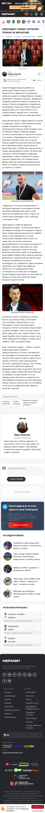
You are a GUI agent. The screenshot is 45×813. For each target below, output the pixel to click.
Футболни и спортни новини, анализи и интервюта (30, 402)
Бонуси (8, 692)
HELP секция (31, 718)
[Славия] (38, 22)
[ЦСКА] (3, 22)
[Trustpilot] (13, 764)
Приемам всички (37, 807)
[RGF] (22, 784)
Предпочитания (38, 811)
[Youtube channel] (9, 675)
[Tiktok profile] (35, 675)
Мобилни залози (12, 710)
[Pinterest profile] (20, 675)
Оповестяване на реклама (33, 726)
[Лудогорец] (13, 22)
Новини (9, 37)
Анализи (17, 37)
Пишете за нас (32, 703)
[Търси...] (31, 14)
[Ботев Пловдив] (18, 22)
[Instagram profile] (25, 675)
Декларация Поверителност (32, 707)
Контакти (30, 696)
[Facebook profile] (4, 675)
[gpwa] (24, 764)
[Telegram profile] (4, 681)
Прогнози (9, 706)
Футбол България (29, 37)
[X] (14, 675)
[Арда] (33, 22)
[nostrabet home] (11, 661)
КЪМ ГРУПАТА (20, 525)
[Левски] (8, 22)
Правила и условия (30, 713)
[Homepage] (3, 37)
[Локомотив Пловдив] (23, 22)
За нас (28, 699)
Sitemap (29, 722)
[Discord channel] (9, 681)
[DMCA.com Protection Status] (18, 770)
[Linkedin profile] (30, 675)
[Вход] (36, 14)
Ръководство (10, 717)
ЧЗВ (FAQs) (31, 692)
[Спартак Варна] (28, 22)
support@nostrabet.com (12, 752)
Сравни (8, 703)
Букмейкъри (10, 696)
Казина (8, 699)
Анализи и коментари (6, 403)
